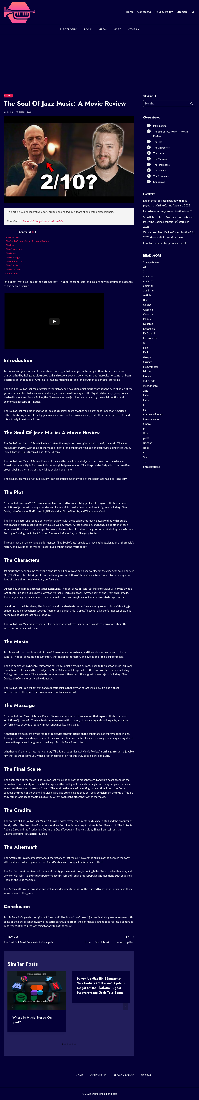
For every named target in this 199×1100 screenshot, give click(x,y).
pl (144, 428)
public (146, 438)
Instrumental (150, 385)
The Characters (13, 249)
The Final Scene (13, 261)
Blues (146, 300)
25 (144, 266)
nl (144, 404)
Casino (147, 304)
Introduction (12, 237)
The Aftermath (13, 269)
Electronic (68, 29)
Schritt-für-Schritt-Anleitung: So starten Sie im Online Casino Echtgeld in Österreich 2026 (168, 221)
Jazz (117, 29)
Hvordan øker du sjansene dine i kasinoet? (167, 211)
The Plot (10, 245)
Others (133, 29)
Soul (145, 457)
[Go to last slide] (12, 1006)
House (147, 376)
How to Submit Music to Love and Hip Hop (110, 940)
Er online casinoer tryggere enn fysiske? (166, 243)
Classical (148, 309)
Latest (8, 96)
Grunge (147, 362)
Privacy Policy (164, 12)
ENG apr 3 (149, 333)
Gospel (147, 357)
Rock (88, 29)
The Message (12, 257)
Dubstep (148, 323)
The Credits (11, 265)
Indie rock (149, 381)
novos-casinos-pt (153, 414)
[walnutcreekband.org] (19, 12)
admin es (148, 276)
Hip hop (147, 371)
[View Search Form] (192, 11)
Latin (146, 400)
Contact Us (144, 12)
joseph (10, 112)
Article (147, 295)
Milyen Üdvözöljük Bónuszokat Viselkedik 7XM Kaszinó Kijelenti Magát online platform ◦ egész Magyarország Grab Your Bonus (101, 985)
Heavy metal (150, 366)
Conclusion (11, 273)
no (144, 409)
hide (33, 232)
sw (144, 462)
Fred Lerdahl (55, 221)
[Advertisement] (99, 58)
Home (130, 12)
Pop (145, 433)
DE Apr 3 (148, 319)
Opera (147, 424)
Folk (145, 347)
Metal (103, 29)
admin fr (148, 281)
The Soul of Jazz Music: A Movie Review (27, 241)
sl (144, 452)
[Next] (125, 1006)
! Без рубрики (151, 262)
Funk (146, 352)
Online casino (151, 419)
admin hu (148, 290)
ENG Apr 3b (150, 338)
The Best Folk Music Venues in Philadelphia (28, 940)
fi (144, 343)
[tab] (62, 1044)
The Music (11, 253)
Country (148, 314)
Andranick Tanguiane (35, 221)
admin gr (148, 285)
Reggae (147, 443)
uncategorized (151, 466)
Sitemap (181, 12)
